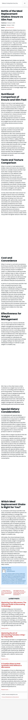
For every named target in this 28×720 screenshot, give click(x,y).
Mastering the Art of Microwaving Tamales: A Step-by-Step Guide (13, 635)
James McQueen (10, 27)
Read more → (5, 628)
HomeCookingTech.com (12, 694)
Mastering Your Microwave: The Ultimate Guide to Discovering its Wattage (13, 604)
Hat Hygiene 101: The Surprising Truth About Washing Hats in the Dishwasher (19, 592)
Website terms (9, 697)
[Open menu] (25, 3)
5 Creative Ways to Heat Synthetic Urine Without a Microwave (11, 665)
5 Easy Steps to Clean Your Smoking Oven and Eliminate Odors (6, 592)
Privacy (3, 697)
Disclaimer (16, 697)
